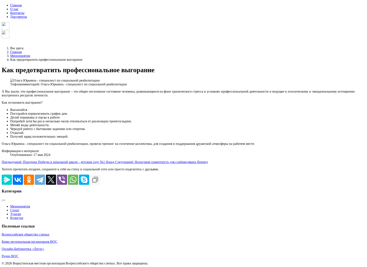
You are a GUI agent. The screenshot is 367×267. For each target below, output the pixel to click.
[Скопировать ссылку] (95, 180)
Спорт (14, 210)
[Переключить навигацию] (3, 200)
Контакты (17, 13)
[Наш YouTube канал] (5, 37)
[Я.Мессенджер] (7, 180)
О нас (14, 9)
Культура (16, 218)
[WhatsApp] (73, 180)
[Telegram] (40, 180)
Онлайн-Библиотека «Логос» (23, 249)
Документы (18, 16)
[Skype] (84, 180)
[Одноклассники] (29, 180)
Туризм (15, 214)
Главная (16, 5)
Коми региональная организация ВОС (29, 241)
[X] (51, 180)
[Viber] (62, 180)
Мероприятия (20, 206)
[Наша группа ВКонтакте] (5, 28)
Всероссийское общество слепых (25, 234)
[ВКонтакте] (18, 180)
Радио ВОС (10, 256)
